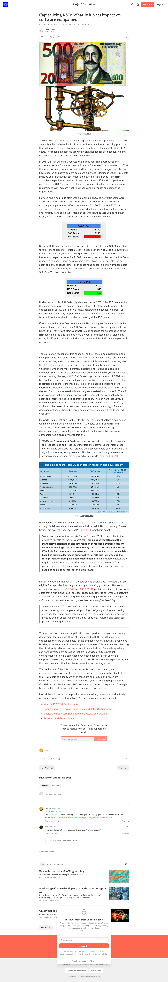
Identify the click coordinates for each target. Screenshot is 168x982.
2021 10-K (85, 530)
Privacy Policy (102, 954)
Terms (89, 964)
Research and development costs (62, 718)
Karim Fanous (50, 29)
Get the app (96, 970)
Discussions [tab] (58, 864)
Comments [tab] (45, 785)
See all (44, 927)
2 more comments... (47, 852)
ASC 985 (69, 589)
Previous (49, 768)
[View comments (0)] (63, 880)
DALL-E (88, 134)
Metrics (48, 808)
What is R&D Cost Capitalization (61, 704)
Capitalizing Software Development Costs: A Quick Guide (75, 713)
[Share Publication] (137, 4)
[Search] (132, 4)
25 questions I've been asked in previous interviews (61, 874)
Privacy (83, 964)
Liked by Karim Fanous (54, 811)
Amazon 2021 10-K (109, 456)
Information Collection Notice (83, 954)
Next (121, 768)
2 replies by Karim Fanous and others (62, 841)
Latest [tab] (48, 864)
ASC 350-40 (87, 589)
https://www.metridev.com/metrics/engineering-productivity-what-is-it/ (81, 817)
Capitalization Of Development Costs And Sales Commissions (78, 709)
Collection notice (100, 964)
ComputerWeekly (87, 516)
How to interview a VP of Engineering (61, 871)
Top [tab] (42, 864)
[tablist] (50, 785)
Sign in (160, 4)
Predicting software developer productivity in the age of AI (72, 890)
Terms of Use (96, 951)
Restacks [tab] (55, 785)
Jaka (46, 826)
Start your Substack (77, 970)
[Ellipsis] (128, 808)
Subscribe (147, 4)
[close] (108, 909)
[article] (84, 876)
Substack (72, 977)
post (71, 140)
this (74, 391)
